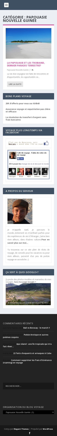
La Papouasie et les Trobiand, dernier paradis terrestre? (26, 64)
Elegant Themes (21, 429)
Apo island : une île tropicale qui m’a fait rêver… (27, 345)
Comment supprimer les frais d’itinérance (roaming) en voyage (27, 361)
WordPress (48, 429)
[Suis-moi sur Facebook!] (28, 178)
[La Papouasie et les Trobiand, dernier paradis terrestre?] (28, 43)
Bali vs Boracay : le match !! (36, 327)
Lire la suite (15, 84)
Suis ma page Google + (25, 282)
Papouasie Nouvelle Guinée (18, 70)
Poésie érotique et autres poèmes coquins (25, 335)
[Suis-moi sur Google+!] (28, 304)
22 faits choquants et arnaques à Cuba (32, 353)
